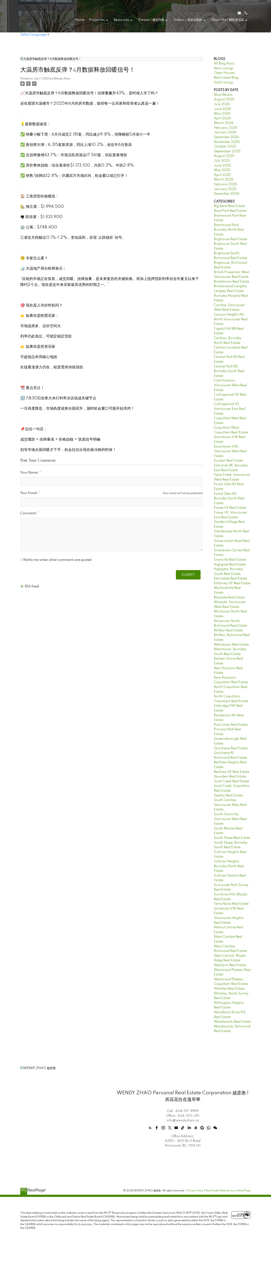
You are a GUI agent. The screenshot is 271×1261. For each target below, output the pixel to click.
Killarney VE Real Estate (232, 583)
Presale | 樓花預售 (151, 20)
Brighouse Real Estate (230, 239)
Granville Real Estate (230, 559)
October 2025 (225, 146)
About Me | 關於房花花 (227, 20)
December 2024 (226, 193)
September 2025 (227, 151)
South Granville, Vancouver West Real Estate (230, 819)
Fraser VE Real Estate (230, 507)
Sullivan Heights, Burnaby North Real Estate (229, 866)
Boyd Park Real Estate (230, 211)
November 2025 (227, 142)
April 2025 (222, 175)
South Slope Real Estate (232, 838)
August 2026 (224, 99)
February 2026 (225, 127)
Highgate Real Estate (230, 564)
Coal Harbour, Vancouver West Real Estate (230, 385)
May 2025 (222, 170)
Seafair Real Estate (228, 795)
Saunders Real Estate (230, 776)
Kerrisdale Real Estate (230, 578)
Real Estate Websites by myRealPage (228, 1190)
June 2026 (222, 109)
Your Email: (29, 493)
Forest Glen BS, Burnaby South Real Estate (229, 498)
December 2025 (226, 137)
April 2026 (222, 118)
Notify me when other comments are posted (57, 560)
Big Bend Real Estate (229, 206)
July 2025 (222, 160)
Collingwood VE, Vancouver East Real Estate (230, 408)
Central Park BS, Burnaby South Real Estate (229, 371)
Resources (121, 20)
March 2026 (223, 123)
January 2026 (225, 132)
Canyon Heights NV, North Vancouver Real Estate (231, 319)
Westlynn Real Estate (230, 965)
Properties (97, 20)
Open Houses (224, 73)
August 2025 (224, 156)
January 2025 (225, 189)
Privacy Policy (195, 1190)
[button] (150, 1127)
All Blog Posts (224, 63)
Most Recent (223, 95)
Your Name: (29, 472)
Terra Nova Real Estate (231, 904)
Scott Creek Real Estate (231, 781)
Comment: (29, 513)
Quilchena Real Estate (231, 748)
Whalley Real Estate (229, 988)
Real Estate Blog (226, 77)
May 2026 (222, 113)
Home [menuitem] (79, 20)
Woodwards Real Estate (232, 1021)
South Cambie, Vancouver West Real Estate (230, 804)
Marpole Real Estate (229, 597)
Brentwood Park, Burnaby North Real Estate (229, 229)
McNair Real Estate (228, 630)
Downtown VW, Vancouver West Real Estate (230, 451)
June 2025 (222, 165)
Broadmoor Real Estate (231, 281)
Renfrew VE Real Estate (231, 772)
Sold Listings (223, 82)
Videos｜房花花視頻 (187, 20)
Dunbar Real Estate (228, 460)
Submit (188, 575)
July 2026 (222, 104)
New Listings (223, 68)
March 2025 (223, 179)
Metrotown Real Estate (231, 644)
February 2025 (225, 184)
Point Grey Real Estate (231, 724)
